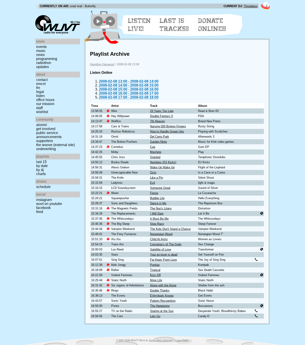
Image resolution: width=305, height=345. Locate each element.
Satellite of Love (160, 249)
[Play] (98, 21)
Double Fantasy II (161, 116)
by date (42, 166)
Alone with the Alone (163, 285)
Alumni (41, 125)
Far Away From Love (163, 259)
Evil (152, 182)
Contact (42, 80)
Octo (153, 172)
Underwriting (46, 149)
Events (41, 47)
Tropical (155, 270)
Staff (39, 108)
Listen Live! (139, 25)
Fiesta (154, 193)
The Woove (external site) (55, 145)
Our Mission (45, 104)
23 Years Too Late (161, 111)
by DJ (40, 170)
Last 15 (41, 162)
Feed (39, 212)
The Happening (159, 306)
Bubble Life (157, 198)
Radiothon (43, 63)
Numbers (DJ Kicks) (163, 162)
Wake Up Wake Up (162, 167)
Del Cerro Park (159, 136)
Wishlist (42, 112)
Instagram (44, 200)
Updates (42, 67)
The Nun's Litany (161, 208)
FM (38, 88)
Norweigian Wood (161, 234)
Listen (40, 96)
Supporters (44, 141)
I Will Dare (156, 213)
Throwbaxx (251, 6)
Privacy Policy (181, 340)
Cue (152, 147)
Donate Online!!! (212, 25)
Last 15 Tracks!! (174, 25)
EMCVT (41, 84)
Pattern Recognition (162, 300)
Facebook (43, 208)
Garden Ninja (158, 141)
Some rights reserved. (161, 340)
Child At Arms (159, 239)
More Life (156, 280)
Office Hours (45, 100)
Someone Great (160, 188)
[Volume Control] (111, 21)
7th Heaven (157, 121)
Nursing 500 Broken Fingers (168, 126)
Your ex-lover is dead (163, 254)
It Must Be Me (159, 218)
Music (41, 51)
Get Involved (45, 129)
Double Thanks (159, 290)
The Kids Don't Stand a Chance (170, 229)
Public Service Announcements (49, 135)
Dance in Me (158, 203)
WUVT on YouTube (49, 204)
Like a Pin (156, 177)
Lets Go (155, 316)
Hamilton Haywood (102, 64)
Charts (41, 174)
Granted (155, 157)
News (40, 55)
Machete (155, 152)
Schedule (43, 187)
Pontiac (155, 264)
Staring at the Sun (161, 311)
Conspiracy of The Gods (166, 244)
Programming (46, 59)
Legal (40, 92)
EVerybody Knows (162, 295)
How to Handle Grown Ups (167, 131)
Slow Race (157, 223)
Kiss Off (155, 275)
